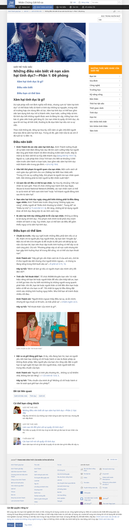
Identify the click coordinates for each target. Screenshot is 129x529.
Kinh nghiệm (61, 498)
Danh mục (37, 493)
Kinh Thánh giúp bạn (14, 11)
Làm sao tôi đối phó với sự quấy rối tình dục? (43, 427)
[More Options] (119, 11)
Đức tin (13, 495)
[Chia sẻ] (114, 11)
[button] (42, 7)
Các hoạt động (61, 495)
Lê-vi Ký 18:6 (52, 164)
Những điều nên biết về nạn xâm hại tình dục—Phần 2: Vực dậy (49, 411)
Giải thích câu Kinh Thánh (18, 471)
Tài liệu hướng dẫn (39, 496)
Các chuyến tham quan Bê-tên (66, 483)
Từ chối (19, 525)
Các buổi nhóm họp (63, 486)
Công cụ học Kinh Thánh (18, 480)
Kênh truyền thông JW (41, 499)
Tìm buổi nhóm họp (106, 469)
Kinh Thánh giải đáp (17, 469)
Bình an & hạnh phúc (17, 483)
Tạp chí (36, 484)
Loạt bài (36, 481)
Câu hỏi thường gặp (63, 474)
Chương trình (38, 490)
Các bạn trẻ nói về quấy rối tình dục (39, 441)
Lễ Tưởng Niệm (62, 489)
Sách (35, 471)
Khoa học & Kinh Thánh (18, 498)
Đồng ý (10, 525)
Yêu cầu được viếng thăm (64, 477)
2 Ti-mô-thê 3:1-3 (37, 208)
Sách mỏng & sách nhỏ (41, 475)
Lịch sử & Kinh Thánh (17, 501)
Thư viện (37, 465)
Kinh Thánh (37, 469)
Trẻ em (13, 492)
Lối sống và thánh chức (41, 487)
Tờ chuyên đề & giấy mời (41, 478)
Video (36, 502)
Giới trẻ (26, 11)
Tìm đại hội (85, 474)
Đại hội (59, 492)
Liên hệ (59, 480)
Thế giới (59, 501)
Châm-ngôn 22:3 (69, 301)
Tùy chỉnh (28, 525)
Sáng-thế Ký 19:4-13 (66, 155)
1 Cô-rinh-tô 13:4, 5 (50, 375)
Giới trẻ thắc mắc (37, 11)
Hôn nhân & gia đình (17, 486)
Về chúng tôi (61, 470)
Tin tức (59, 465)
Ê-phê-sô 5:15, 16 (58, 264)
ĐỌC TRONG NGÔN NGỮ (110, 16)
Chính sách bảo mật (106, 519)
